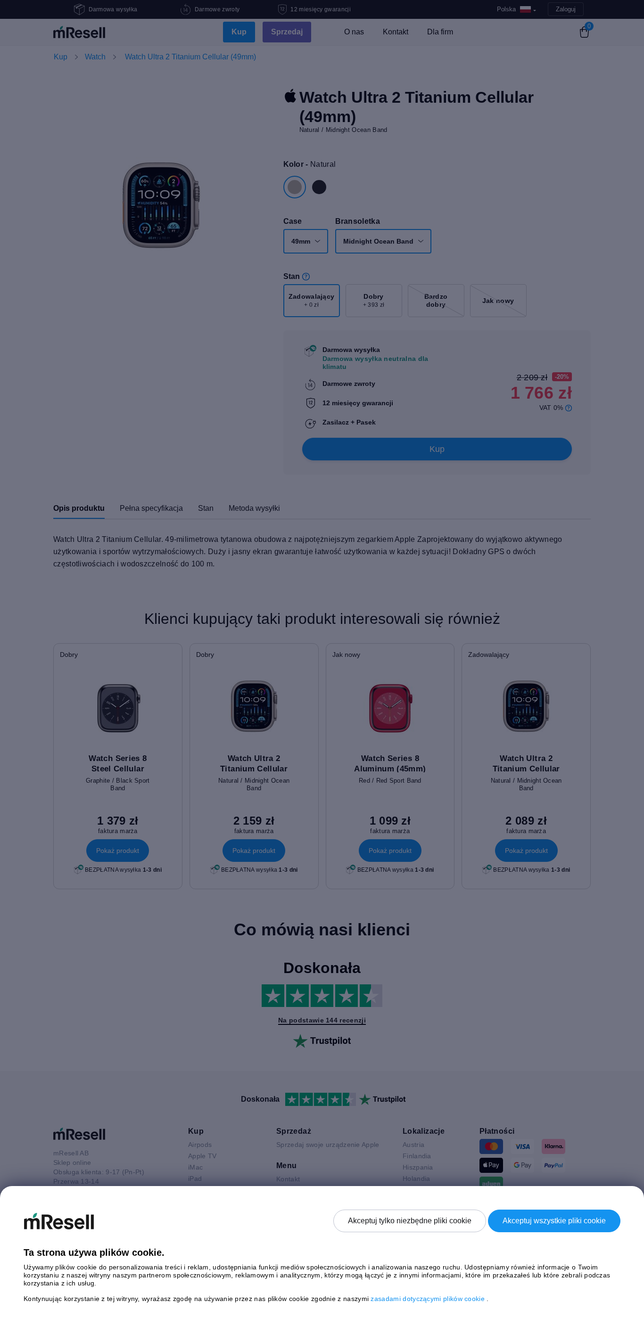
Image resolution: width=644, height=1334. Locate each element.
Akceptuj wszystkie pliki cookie (554, 1221)
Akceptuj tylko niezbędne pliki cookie (409, 1221)
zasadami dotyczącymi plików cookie (429, 1298)
